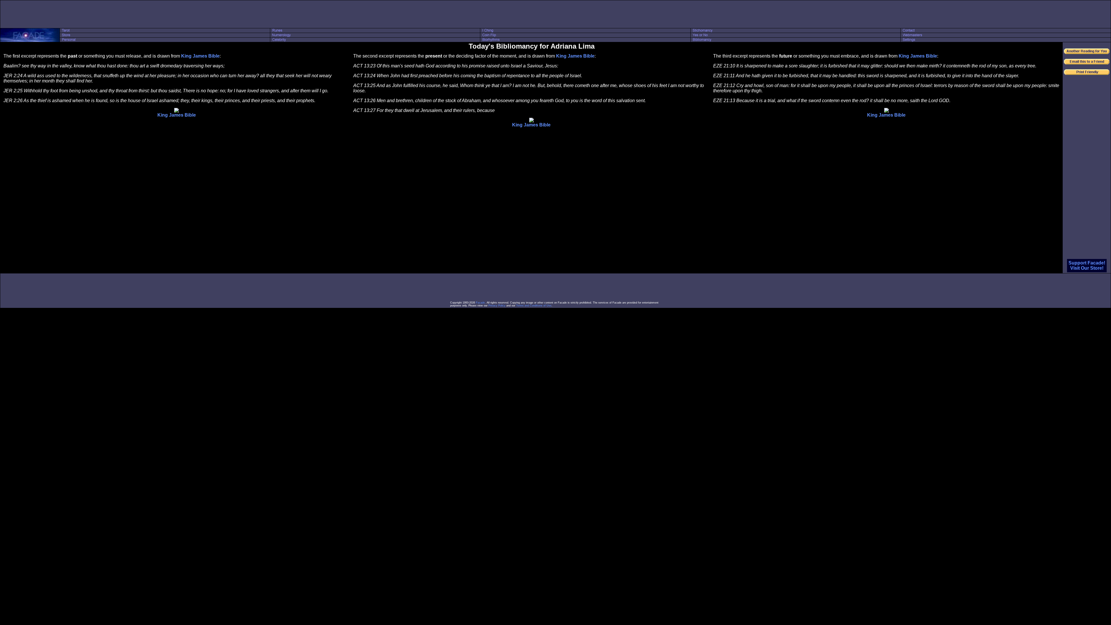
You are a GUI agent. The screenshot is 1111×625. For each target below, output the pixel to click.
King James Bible (200, 56)
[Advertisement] (555, 14)
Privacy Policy (496, 305)
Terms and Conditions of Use (533, 305)
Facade (480, 302)
